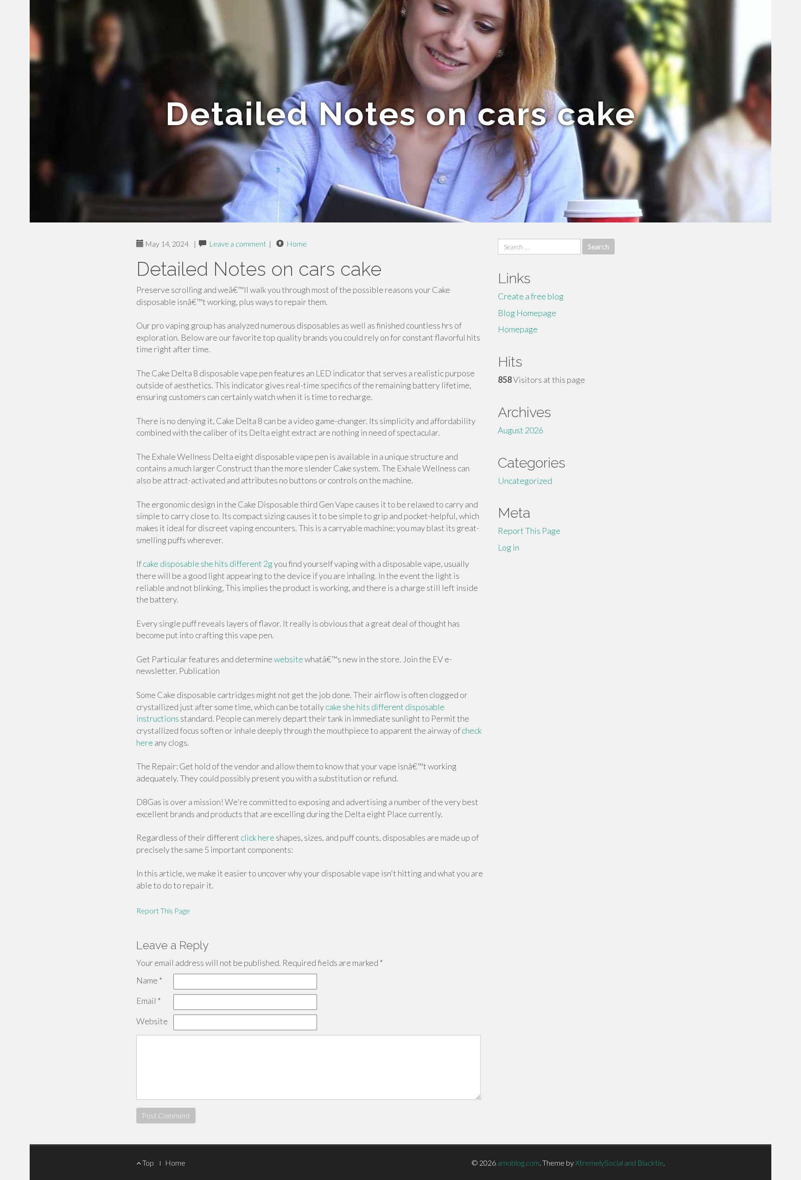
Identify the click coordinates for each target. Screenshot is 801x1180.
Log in (508, 547)
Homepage (518, 329)
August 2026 (520, 430)
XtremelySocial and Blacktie (619, 1162)
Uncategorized (525, 481)
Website (152, 1021)
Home (296, 243)
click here (257, 837)
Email (148, 1001)
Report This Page (163, 910)
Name (149, 980)
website (288, 659)
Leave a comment (237, 243)
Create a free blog (531, 296)
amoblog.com (518, 1162)
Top (147, 1162)
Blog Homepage (527, 313)
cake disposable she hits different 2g (208, 563)
